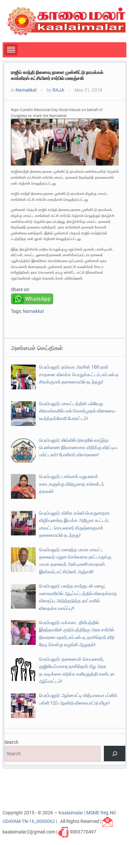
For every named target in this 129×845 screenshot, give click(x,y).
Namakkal (26, 90)
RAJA (58, 90)
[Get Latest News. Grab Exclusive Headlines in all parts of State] (66, 20)
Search (11, 742)
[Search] (114, 753)
